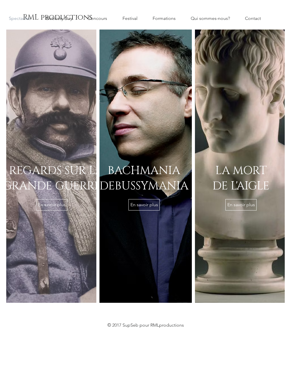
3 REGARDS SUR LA (51, 170)
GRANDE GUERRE (52, 186)
